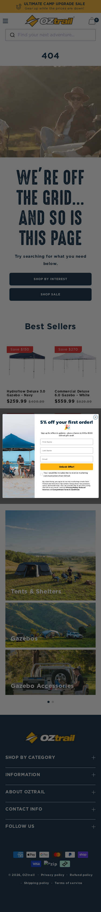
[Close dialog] (95, 417)
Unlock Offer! (66, 467)
